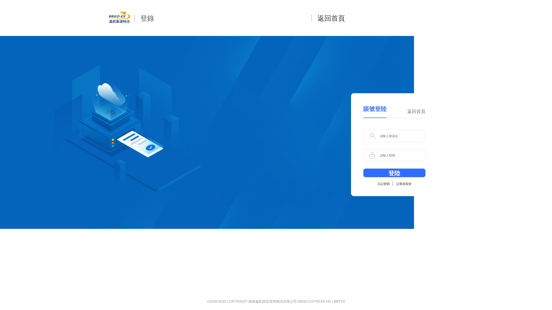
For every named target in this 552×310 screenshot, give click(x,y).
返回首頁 (331, 18)
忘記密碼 (384, 183)
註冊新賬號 (403, 183)
